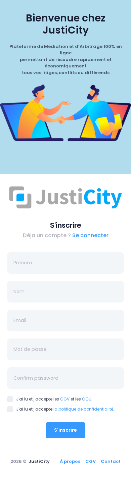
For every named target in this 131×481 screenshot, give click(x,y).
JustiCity (39, 461)
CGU (86, 399)
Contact (111, 461)
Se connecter (90, 235)
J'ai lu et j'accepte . (65, 409)
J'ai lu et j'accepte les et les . (54, 399)
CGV (65, 399)
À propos (70, 461)
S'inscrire (65, 430)
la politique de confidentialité (83, 409)
